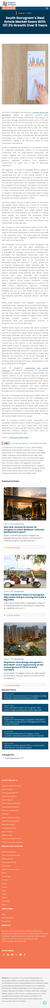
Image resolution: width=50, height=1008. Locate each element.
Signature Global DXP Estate (11, 786)
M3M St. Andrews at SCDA (11, 818)
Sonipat (4, 883)
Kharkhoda (5, 901)
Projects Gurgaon (19, 524)
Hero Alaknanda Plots (9, 828)
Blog (3, 914)
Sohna (4, 873)
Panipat (4, 887)
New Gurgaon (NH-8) (9, 862)
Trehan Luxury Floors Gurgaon (12, 842)
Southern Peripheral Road (10, 869)
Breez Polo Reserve (8, 825)
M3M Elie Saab (7, 835)
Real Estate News (19, 591)
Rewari (4, 905)
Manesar (5, 880)
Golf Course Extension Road (11, 855)
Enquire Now (9, 8)
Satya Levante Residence (10, 807)
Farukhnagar (6, 876)
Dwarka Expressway (8, 852)
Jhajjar (4, 894)
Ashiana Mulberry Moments (11, 803)
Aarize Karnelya (7, 789)
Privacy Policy (6, 921)
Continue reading (13, 548)
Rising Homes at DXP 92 (10, 793)
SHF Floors (5, 814)
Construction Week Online (19, 437)
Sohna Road (6, 866)
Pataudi (4, 898)
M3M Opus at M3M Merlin (10, 810)
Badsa (4, 891)
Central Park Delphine (9, 796)
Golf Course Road (7, 859)
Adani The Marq (7, 832)
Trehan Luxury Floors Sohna (11, 839)
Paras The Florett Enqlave (10, 821)
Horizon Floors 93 (7, 800)
